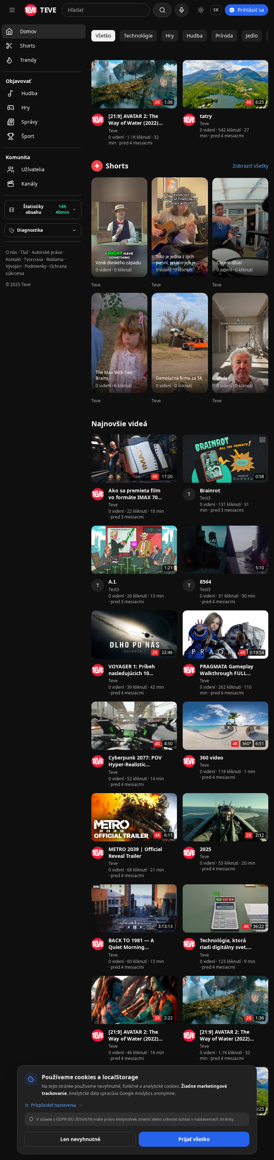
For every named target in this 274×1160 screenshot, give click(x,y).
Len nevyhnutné (80, 1139)
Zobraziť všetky (250, 165)
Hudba (195, 35)
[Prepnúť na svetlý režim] (200, 10)
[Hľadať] (162, 10)
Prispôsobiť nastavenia (53, 1105)
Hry (170, 35)
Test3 (205, 498)
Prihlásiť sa (251, 9)
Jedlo (252, 35)
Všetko (103, 35)
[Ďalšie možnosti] (172, 117)
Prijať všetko (194, 1139)
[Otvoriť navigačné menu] (12, 10)
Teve (113, 131)
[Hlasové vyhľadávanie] (181, 10)
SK (216, 10)
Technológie (138, 35)
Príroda (224, 35)
